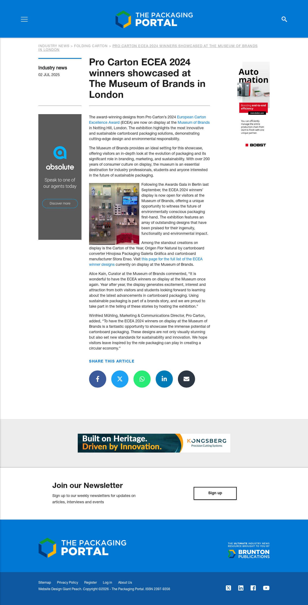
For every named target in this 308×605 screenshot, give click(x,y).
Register (90, 582)
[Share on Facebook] (97, 379)
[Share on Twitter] (119, 379)
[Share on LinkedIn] (164, 379)
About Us (125, 582)
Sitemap (44, 582)
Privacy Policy (67, 582)
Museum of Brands (194, 122)
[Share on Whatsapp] (142, 379)
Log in (107, 582)
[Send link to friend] (186, 379)
